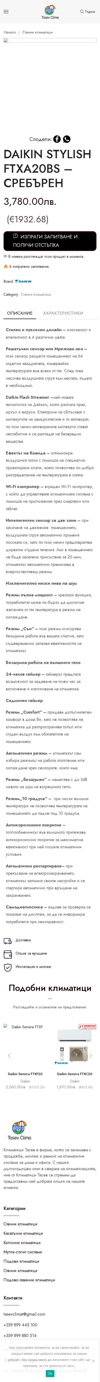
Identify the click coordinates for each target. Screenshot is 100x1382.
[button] (91, 1056)
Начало (10, 32)
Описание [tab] (20, 313)
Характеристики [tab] (63, 313)
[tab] (19, 313)
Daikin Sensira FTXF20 (25, 1073)
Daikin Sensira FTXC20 (74, 1073)
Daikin (25, 1081)
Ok (50, 1373)
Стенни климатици (37, 32)
